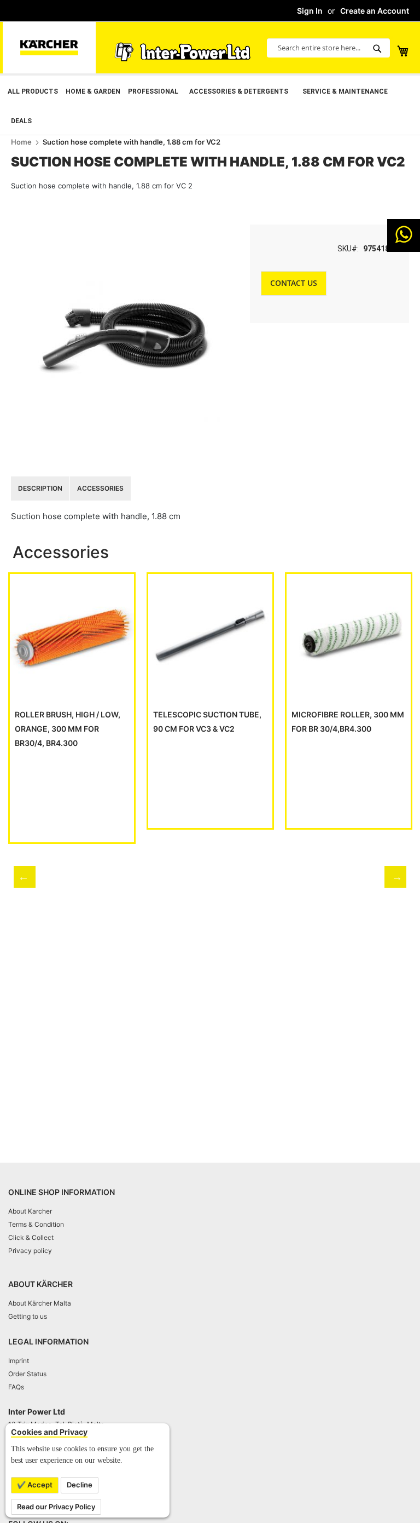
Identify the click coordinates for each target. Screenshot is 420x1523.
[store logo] (49, 47)
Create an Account (374, 10)
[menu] (210, 105)
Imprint (18, 1361)
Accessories (100, 488)
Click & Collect (31, 1237)
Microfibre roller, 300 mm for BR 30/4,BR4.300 (347, 721)
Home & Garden (93, 91)
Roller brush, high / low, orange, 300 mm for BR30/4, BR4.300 (67, 729)
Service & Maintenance (345, 91)
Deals (21, 121)
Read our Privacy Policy (56, 1506)
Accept (39, 1484)
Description (40, 488)
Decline (79, 1484)
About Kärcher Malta (39, 1303)
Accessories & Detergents (238, 91)
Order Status (27, 1374)
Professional (153, 91)
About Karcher (30, 1211)
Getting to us (27, 1316)
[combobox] (328, 48)
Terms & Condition (36, 1224)
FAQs (16, 1387)
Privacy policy (30, 1250)
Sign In (310, 10)
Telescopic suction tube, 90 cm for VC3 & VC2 (207, 721)
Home (21, 141)
